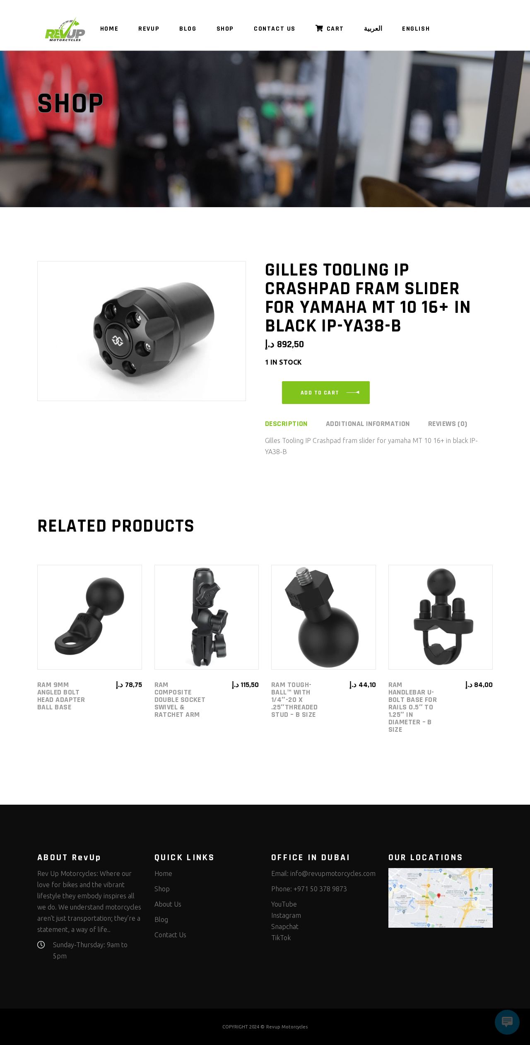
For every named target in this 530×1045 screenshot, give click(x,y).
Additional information (368, 424)
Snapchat (285, 926)
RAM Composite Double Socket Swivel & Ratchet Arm (180, 699)
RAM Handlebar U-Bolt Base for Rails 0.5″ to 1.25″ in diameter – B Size (412, 707)
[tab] (294, 424)
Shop (162, 889)
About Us (167, 904)
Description (286, 424)
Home (163, 873)
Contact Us (170, 935)
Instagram (286, 915)
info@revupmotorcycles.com (333, 873)
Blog (161, 919)
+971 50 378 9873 (320, 889)
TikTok (281, 937)
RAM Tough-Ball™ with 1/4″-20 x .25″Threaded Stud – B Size (294, 699)
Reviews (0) (447, 424)
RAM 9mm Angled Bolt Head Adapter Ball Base (61, 696)
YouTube (284, 904)
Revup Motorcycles (287, 1026)
